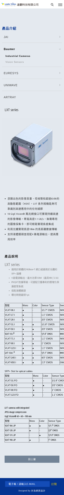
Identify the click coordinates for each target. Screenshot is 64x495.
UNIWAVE (11, 85)
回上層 (32, 459)
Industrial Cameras (17, 56)
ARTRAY (10, 97)
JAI (6, 37)
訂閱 (54, 484)
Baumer (9, 49)
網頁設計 (40, 490)
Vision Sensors (14, 62)
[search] (52, 5)
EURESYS (11, 73)
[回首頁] (20, 4)
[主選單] (60, 5)
